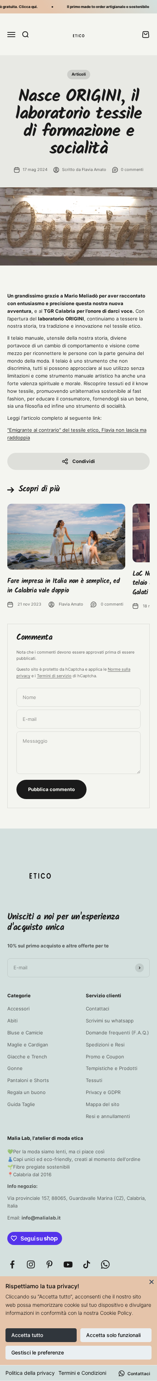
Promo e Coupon (105, 1056)
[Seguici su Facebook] (12, 1264)
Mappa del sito (102, 1104)
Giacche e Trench (27, 1056)
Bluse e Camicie (25, 1032)
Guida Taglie (21, 1104)
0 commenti (132, 169)
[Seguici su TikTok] (87, 1264)
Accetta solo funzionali (113, 1335)
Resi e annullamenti (108, 1116)
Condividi (83, 461)
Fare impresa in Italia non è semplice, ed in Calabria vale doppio (63, 586)
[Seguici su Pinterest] (49, 1264)
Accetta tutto (27, 1335)
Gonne (15, 1068)
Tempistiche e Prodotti (111, 1068)
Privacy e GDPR (103, 1092)
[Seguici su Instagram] (31, 1264)
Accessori (18, 1008)
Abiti (12, 1020)
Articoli (79, 74)
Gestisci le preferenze (37, 1352)
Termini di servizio (54, 675)
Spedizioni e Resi (105, 1044)
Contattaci (97, 1008)
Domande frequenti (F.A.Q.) (117, 1032)
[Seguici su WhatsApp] (105, 1264)
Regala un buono (26, 1092)
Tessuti (94, 1080)
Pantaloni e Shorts (28, 1080)
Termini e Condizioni (82, 1373)
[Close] (151, 1281)
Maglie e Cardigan (27, 1044)
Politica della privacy (30, 1373)
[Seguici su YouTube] (68, 1264)
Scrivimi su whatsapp (110, 1020)
